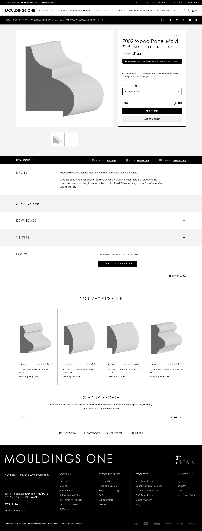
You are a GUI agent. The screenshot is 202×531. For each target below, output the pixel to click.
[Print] (196, 20)
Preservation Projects (71, 499)
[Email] (190, 20)
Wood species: (128, 86)
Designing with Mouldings (148, 486)
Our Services (66, 490)
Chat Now (111, 160)
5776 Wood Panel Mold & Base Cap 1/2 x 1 (166, 370)
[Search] (185, 10)
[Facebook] (170, 20)
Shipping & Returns (187, 495)
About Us (65, 481)
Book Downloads (144, 481)
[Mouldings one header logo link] (20, 10)
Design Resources (136, 10)
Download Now (48, 2)
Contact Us (104, 481)
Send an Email (179, 160)
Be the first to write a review (117, 264)
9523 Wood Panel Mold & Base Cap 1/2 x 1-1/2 (79, 370)
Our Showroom (177, 2)
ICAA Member (68, 509)
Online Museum (143, 499)
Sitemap (79, 523)
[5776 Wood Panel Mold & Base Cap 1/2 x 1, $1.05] (166, 337)
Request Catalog (159, 2)
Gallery (87, 10)
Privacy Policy (53, 523)
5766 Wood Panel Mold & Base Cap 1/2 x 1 (35, 370)
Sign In (181, 481)
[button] (118, 262)
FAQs (101, 495)
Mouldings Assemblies (146, 490)
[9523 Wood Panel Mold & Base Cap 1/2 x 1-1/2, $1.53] (79, 337)
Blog (137, 504)
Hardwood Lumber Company (33, 474)
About (170, 10)
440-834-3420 (192, 2)
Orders (181, 490)
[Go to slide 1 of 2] (7, 347)
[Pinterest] (177, 20)
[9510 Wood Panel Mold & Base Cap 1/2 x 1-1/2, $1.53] (123, 337)
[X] (184, 20)
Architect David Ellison (71, 504)
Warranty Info (106, 499)
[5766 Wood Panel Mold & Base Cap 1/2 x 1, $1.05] (35, 337)
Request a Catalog (109, 490)
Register (182, 486)
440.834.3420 (143, 160)
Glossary (103, 504)
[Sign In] (189, 10)
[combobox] (152, 91)
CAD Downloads (144, 495)
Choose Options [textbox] (132, 91)
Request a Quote (142, 2)
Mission (64, 486)
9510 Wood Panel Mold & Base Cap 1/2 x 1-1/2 (123, 370)
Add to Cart (152, 111)
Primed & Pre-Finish (70, 495)
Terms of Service (67, 523)
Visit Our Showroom (15, 510)
